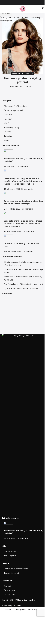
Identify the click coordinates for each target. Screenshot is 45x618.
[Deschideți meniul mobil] (3, 8)
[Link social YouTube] (24, 2)
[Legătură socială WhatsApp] (29, 2)
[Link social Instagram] (21, 2)
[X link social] (18, 2)
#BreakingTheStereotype (22, 73)
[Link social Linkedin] (24, 91)
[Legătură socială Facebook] (15, 2)
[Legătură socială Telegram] (29, 91)
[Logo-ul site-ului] (22, 8)
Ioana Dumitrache (27, 86)
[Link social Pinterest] (26, 2)
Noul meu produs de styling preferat (22, 80)
